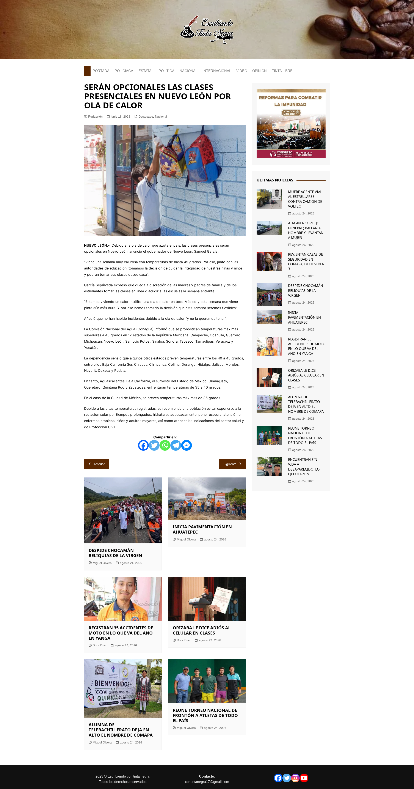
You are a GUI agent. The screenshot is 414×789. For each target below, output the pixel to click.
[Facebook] (143, 445)
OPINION (259, 71)
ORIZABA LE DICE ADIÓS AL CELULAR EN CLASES (202, 630)
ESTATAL (146, 71)
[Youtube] (304, 778)
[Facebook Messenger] (186, 445)
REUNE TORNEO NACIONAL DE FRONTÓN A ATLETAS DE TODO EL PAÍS (205, 715)
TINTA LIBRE (282, 71)
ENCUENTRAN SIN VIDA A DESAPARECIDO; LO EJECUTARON (304, 466)
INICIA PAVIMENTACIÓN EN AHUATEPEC (202, 529)
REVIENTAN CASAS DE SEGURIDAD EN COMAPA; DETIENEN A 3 (306, 261)
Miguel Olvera (102, 563)
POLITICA (166, 71)
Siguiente (229, 464)
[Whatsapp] (165, 445)
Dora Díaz (100, 645)
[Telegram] (175, 445)
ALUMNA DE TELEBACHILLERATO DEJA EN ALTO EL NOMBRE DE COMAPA (121, 730)
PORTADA (101, 71)
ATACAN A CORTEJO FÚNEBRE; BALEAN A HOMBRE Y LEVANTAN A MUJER (305, 230)
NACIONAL (189, 71)
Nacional (161, 116)
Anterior (99, 464)
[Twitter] (154, 445)
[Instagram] (295, 778)
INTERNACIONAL (217, 71)
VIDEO (241, 71)
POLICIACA (124, 71)
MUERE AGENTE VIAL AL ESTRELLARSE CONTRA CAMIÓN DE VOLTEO (305, 199)
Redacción (95, 116)
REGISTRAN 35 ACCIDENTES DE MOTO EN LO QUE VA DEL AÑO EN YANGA (121, 633)
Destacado (145, 116)
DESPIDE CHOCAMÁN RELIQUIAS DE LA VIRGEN (115, 552)
